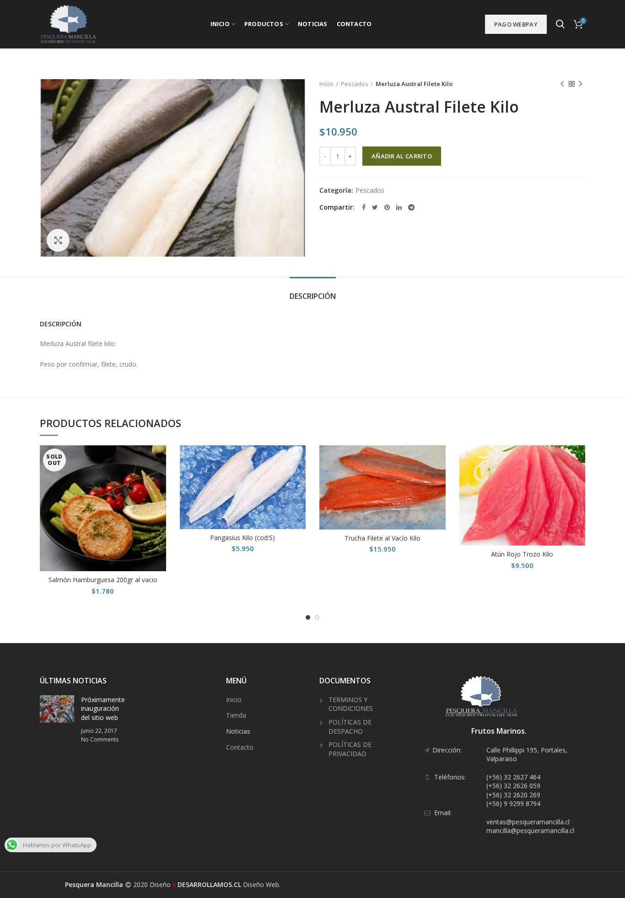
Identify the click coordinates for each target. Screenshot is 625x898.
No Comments (100, 739)
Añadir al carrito (402, 156)
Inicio (326, 84)
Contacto (239, 747)
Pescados (354, 84)
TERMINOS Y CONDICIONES (351, 704)
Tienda (236, 715)
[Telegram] (411, 207)
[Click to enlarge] (58, 240)
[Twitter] (375, 207)
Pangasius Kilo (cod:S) (242, 538)
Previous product (562, 83)
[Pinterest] (387, 207)
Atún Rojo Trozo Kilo (522, 554)
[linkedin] (399, 207)
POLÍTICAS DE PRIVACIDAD (350, 749)
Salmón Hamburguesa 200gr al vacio (102, 580)
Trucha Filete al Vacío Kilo (382, 538)
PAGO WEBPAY (516, 24)
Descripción (313, 296)
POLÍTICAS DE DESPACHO (350, 727)
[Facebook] (364, 207)
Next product (580, 83)
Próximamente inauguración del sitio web (103, 708)
